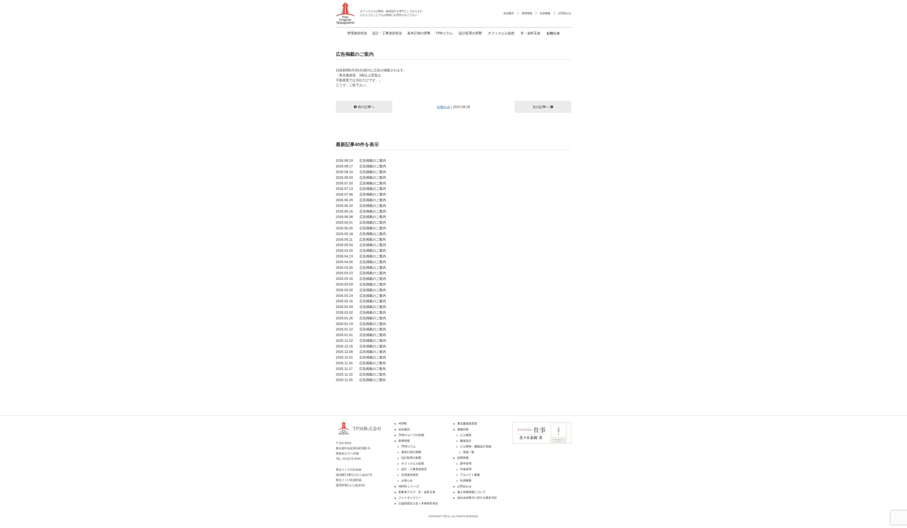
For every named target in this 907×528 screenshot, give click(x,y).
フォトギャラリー (409, 497)
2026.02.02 (361, 312)
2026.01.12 (361, 329)
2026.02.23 (361, 296)
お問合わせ (564, 13)
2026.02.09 (361, 307)
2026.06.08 (361, 217)
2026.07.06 (361, 194)
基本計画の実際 (418, 33)
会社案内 (508, 13)
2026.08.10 (361, 172)
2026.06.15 (361, 211)
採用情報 (527, 13)
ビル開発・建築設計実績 (475, 446)
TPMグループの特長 (411, 435)
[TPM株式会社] (365, 432)
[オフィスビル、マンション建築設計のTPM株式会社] (345, 13)
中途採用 (465, 469)
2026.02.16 (361, 301)
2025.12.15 (361, 346)
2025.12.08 (361, 352)
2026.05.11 (361, 239)
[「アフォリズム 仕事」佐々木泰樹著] (541, 432)
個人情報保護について (471, 492)
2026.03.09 (361, 284)
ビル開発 (465, 435)
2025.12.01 (361, 357)
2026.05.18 (361, 234)
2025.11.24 (361, 363)
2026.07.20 (361, 183)
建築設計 (465, 440)
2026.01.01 (361, 335)
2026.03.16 (361, 279)
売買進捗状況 (409, 474)
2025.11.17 (361, 369)
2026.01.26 (361, 318)
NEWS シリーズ (408, 486)
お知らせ (553, 33)
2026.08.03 (361, 177)
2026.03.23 (361, 273)
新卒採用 (465, 463)
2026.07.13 (361, 188)
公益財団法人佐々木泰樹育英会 (418, 503)
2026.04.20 (361, 250)
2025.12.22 (361, 340)
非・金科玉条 (530, 33)
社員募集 (545, 13)
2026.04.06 (361, 262)
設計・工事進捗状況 (387, 33)
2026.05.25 (361, 228)
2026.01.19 (361, 324)
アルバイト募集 (470, 474)
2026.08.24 (361, 160)
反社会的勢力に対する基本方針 (477, 497)
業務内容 (463, 429)
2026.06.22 (361, 206)
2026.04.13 (361, 256)
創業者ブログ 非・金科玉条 (416, 492)
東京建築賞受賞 (467, 423)
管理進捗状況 (357, 33)
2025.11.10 (361, 374)
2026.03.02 (361, 290)
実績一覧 (468, 452)
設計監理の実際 (470, 33)
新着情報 (404, 440)
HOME (402, 423)
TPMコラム (444, 33)
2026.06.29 (361, 200)
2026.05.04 (361, 245)
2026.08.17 (361, 166)
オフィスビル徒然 (501, 33)
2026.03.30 (361, 267)
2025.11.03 (361, 380)
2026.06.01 (361, 222)
